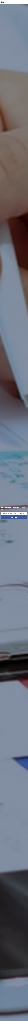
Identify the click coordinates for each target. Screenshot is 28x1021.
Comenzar (14, 517)
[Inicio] (3, 2)
